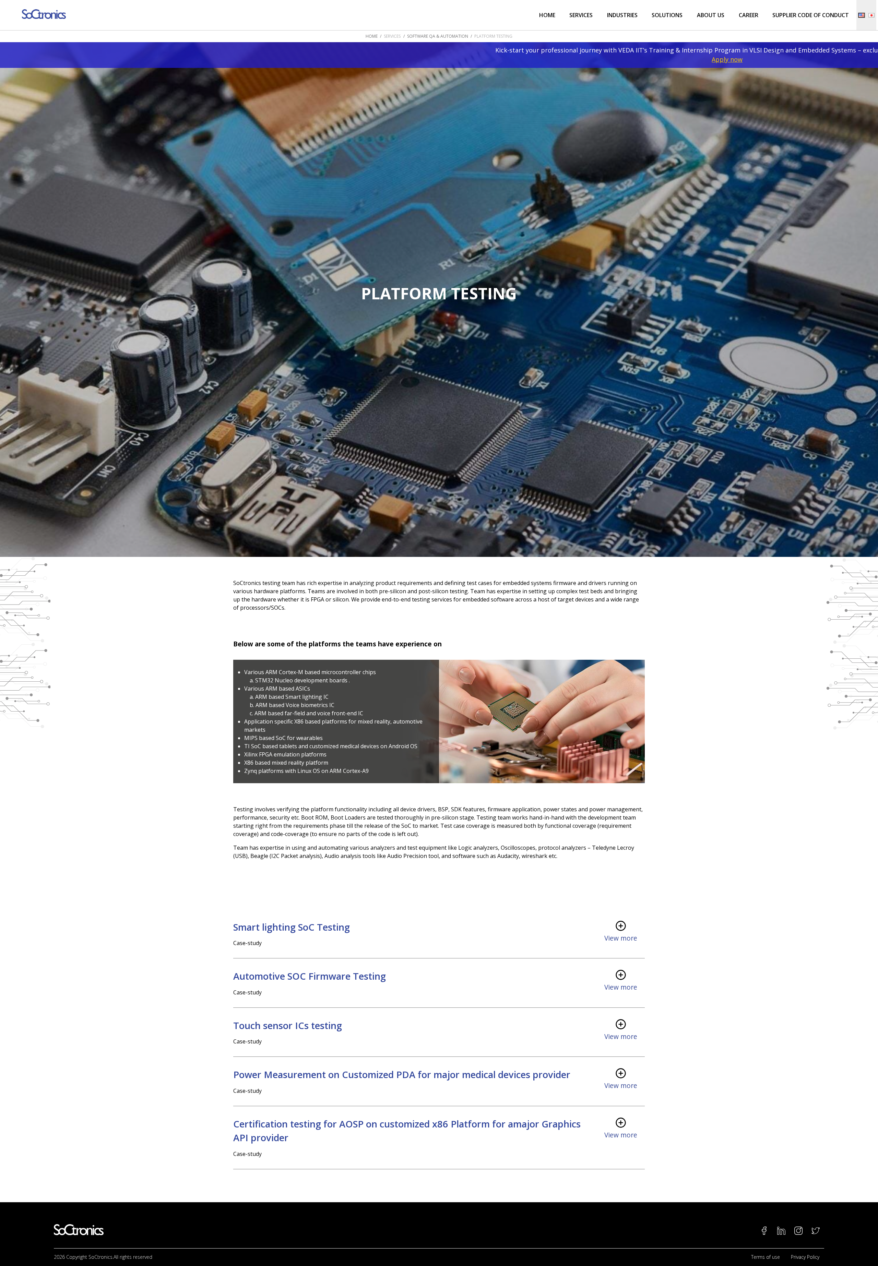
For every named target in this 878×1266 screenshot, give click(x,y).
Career (748, 15)
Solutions (667, 15)
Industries (622, 15)
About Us (710, 15)
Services (581, 15)
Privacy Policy (805, 1257)
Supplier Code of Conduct (810, 15)
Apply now (448, 59)
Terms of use (765, 1257)
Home (547, 15)
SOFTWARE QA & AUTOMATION (437, 36)
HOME (372, 36)
